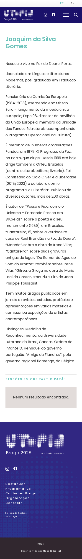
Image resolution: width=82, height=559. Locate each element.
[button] (66, 15)
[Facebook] (53, 14)
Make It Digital (52, 551)
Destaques (15, 484)
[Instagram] (45, 15)
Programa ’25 (18, 489)
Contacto (14, 503)
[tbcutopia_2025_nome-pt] (18, 15)
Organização (17, 498)
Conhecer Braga (21, 493)
